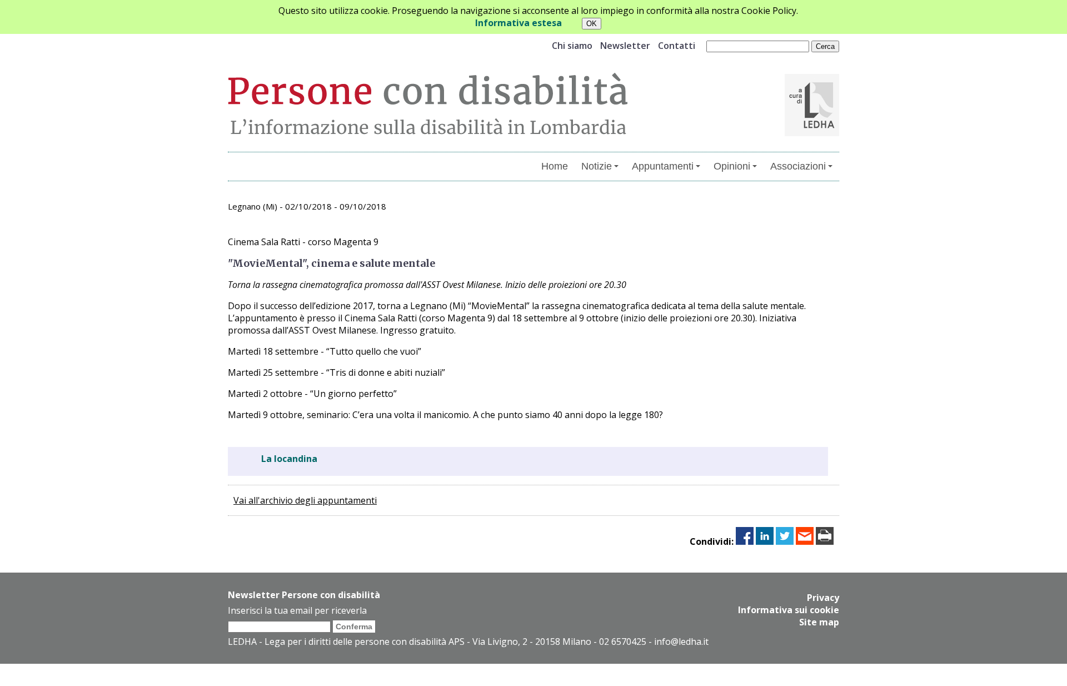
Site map (819, 622)
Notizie (596, 166)
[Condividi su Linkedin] (765, 541)
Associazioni (798, 166)
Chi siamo (572, 45)
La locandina (289, 459)
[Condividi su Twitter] (785, 541)
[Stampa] (825, 541)
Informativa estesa (518, 23)
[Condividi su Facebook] (745, 541)
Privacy (823, 597)
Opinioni (732, 166)
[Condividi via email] (805, 541)
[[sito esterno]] (812, 133)
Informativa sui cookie (788, 610)
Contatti (676, 45)
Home (554, 166)
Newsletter (625, 45)
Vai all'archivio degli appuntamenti (305, 500)
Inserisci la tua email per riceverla (297, 610)
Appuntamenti (663, 166)
